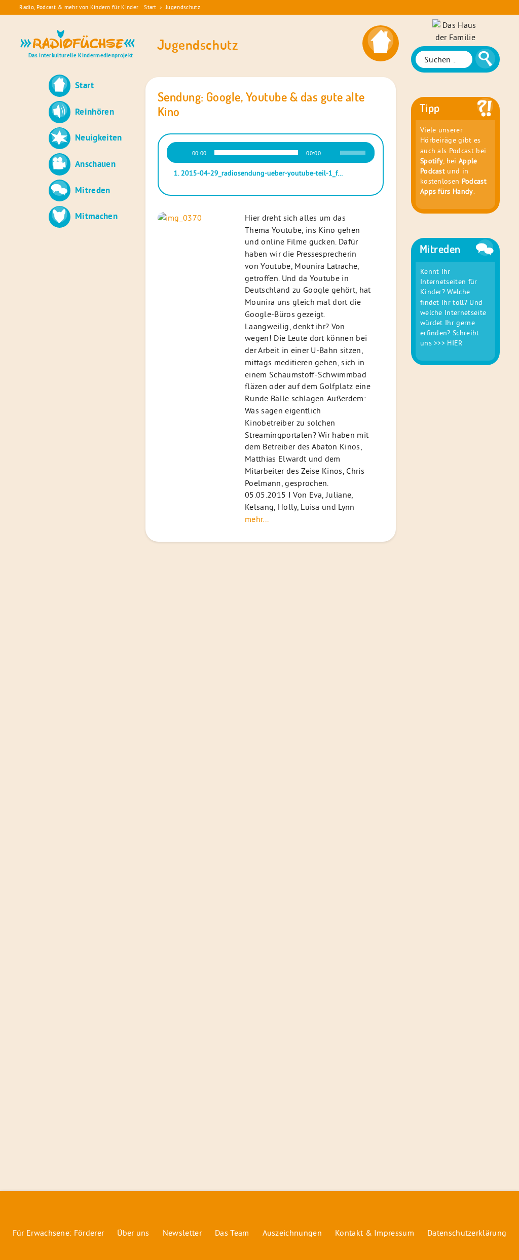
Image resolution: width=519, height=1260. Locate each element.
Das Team (232, 1233)
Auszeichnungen (292, 1233)
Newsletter (182, 1233)
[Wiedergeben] (181, 153)
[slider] (354, 152)
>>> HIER (448, 342)
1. (260, 173)
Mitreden (92, 190)
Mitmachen (96, 216)
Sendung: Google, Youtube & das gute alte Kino (261, 104)
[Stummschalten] (332, 153)
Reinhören (94, 111)
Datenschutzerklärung (466, 1233)
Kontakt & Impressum (374, 1233)
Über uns (133, 1233)
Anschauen (95, 163)
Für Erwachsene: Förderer (58, 1233)
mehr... (257, 519)
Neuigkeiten (98, 137)
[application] (271, 153)
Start (150, 7)
